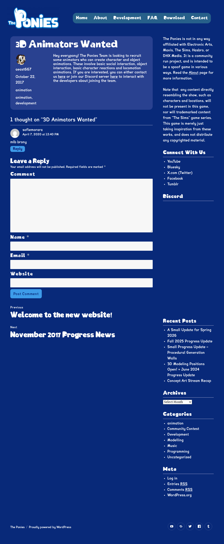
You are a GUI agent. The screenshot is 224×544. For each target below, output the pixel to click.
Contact (199, 18)
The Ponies (17, 527)
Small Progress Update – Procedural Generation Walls (187, 352)
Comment (22, 174)
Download (174, 18)
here (61, 76)
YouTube (173, 161)
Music (172, 446)
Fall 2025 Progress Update (189, 341)
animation (24, 90)
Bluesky (173, 167)
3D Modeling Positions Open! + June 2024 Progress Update (186, 369)
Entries (177, 484)
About (100, 18)
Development (127, 18)
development (26, 103)
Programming (178, 451)
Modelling (175, 440)
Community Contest (183, 429)
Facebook (175, 178)
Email (20, 255)
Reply (17, 149)
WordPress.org (179, 495)
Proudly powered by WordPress (50, 527)
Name (20, 237)
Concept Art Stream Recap (189, 381)
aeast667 (24, 69)
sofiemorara (33, 130)
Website (21, 274)
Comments (179, 489)
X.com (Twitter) (179, 173)
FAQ (152, 18)
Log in (172, 478)
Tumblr (172, 184)
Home (82, 18)
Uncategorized (179, 457)
